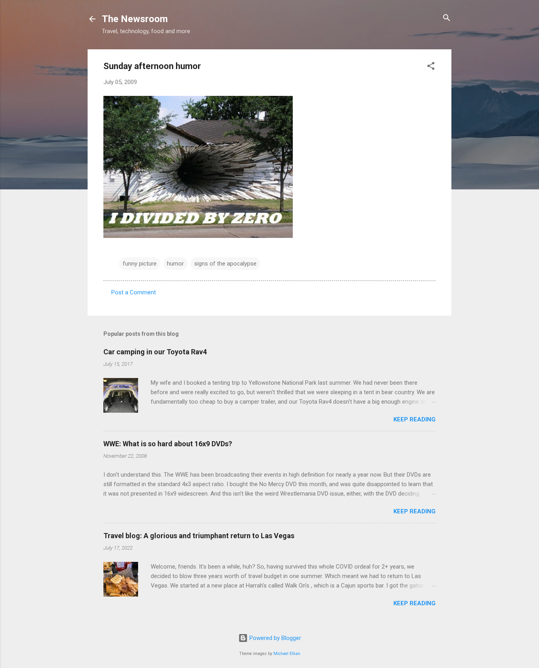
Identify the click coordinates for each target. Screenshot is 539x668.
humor (175, 263)
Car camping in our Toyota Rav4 (155, 352)
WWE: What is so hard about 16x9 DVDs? (167, 444)
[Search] (446, 18)
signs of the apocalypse (225, 263)
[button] (431, 66)
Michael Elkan (286, 653)
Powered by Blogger (274, 638)
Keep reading (414, 419)
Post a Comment (133, 292)
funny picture (140, 263)
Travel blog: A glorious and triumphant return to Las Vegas (198, 535)
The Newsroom (135, 18)
